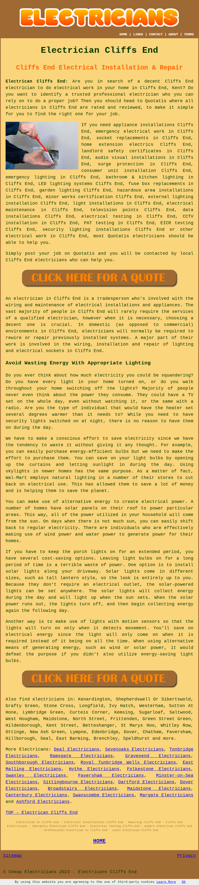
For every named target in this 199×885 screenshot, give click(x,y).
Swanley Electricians (36, 775)
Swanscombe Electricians (103, 795)
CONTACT (156, 34)
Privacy (186, 855)
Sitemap (12, 855)
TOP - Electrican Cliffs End (42, 812)
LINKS (138, 34)
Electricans (34, 749)
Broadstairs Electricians (82, 788)
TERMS (189, 34)
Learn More (166, 882)
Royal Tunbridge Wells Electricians (128, 762)
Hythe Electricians (94, 769)
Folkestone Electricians (159, 769)
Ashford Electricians (43, 801)
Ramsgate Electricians (81, 756)
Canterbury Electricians (36, 795)
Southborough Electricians (40, 762)
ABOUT (173, 34)
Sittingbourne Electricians (78, 782)
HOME (123, 34)
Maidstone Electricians (159, 788)
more (168, 738)
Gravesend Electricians (158, 756)
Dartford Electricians (146, 782)
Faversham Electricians (111, 775)
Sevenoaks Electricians (134, 749)
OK (184, 882)
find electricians (42, 699)
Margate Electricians (166, 795)
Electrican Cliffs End (35, 81)
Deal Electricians (77, 749)
